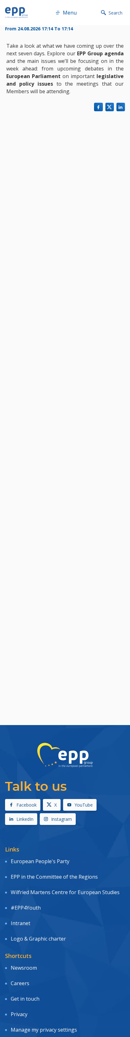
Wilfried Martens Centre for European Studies (65, 892)
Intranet (20, 923)
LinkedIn (24, 819)
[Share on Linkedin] (120, 107)
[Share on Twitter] (109, 107)
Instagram (61, 819)
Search (115, 13)
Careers (20, 983)
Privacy (19, 1014)
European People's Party (40, 861)
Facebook (26, 805)
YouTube (83, 805)
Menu (70, 12)
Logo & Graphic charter (38, 938)
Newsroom (24, 967)
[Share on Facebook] (98, 107)
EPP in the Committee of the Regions (54, 876)
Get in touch (25, 998)
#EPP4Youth (26, 907)
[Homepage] (16, 12)
